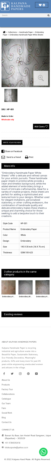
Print (31, 157)
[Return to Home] (4, 32)
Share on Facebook (13, 151)
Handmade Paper (26, 32)
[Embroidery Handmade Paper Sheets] (8, 287)
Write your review (12, 142)
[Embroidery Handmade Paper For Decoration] (42, 287)
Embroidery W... (25, 297)
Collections (12, 32)
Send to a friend (14, 157)
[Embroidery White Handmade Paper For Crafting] (25, 287)
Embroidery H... (8, 297)
